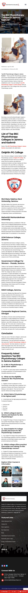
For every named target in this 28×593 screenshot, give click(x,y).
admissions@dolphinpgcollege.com (12, 580)
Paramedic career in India (7, 538)
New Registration (5, 530)
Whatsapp (5, 591)
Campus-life (4, 524)
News (2, 532)
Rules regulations (5, 527)
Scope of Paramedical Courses (8, 541)
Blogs (8, 22)
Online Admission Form (6, 521)
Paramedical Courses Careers (8, 535)
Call (14, 591)
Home (2, 22)
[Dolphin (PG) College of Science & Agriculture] (10, 4)
